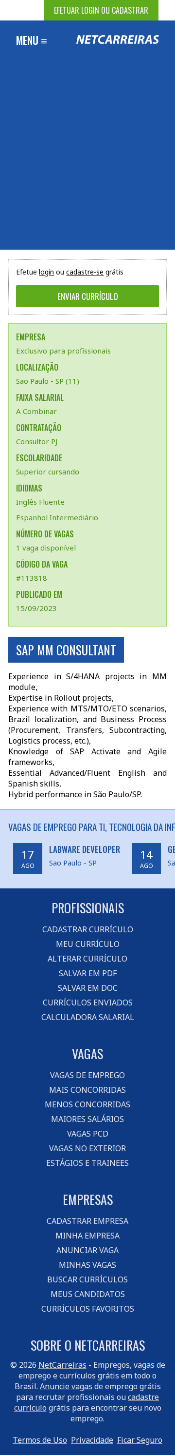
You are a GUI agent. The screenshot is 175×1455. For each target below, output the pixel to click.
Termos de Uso (40, 1440)
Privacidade (92, 1440)
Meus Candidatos (88, 1294)
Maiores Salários (87, 1119)
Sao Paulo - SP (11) (47, 381)
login (46, 271)
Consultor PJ (36, 441)
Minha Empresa (87, 1235)
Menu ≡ (31, 40)
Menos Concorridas (87, 1104)
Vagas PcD (87, 1133)
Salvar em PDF (88, 973)
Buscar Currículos (87, 1279)
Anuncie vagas (66, 1386)
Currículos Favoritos (87, 1308)
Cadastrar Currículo (87, 929)
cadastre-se (85, 271)
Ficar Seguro (139, 1440)
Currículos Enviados (88, 1002)
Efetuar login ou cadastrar (101, 10)
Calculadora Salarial (87, 1017)
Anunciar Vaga (87, 1250)
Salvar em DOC (88, 988)
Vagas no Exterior (87, 1148)
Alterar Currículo (87, 958)
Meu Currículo (88, 944)
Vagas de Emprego (87, 1075)
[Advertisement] (87, 157)
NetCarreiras (62, 1364)
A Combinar (36, 411)
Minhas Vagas (87, 1264)
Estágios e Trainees (87, 1163)
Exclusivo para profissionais (63, 350)
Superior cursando (47, 471)
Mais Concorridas (87, 1089)
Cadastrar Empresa (87, 1221)
